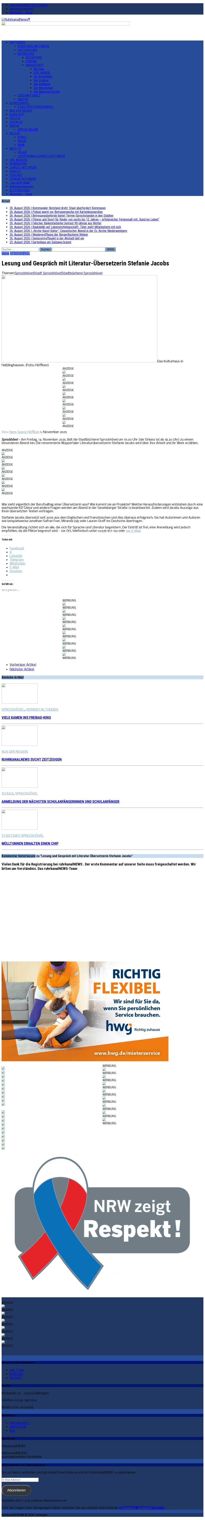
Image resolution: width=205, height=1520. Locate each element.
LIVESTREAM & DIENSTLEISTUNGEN (41, 156)
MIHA (21, 145)
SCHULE (8, 794)
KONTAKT (16, 1378)
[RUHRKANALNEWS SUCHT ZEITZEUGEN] (20, 745)
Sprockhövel (24, 273)
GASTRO (23, 99)
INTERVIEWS (34, 57)
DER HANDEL (42, 73)
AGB (12, 1431)
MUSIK (22, 141)
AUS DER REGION (21, 111)
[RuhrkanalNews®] (102, 20)
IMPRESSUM (18, 1427)
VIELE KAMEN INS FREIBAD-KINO (26, 717)
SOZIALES (16, 122)
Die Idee (39, 69)
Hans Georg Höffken (24, 432)
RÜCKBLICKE (26, 54)
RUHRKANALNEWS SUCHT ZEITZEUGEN (32, 759)
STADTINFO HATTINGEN (33, 46)
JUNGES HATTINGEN (23, 167)
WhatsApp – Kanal (21, 13)
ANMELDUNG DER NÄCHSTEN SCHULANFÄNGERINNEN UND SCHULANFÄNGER (60, 801)
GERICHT (15, 171)
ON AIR (22, 152)
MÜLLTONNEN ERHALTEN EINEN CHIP (30, 843)
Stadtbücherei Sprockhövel (82, 273)
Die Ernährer (41, 80)
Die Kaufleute (42, 84)
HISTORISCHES (27, 50)
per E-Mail (133, 531)
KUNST (22, 137)
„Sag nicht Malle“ (20, 183)
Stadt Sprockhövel (48, 273)
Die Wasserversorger (47, 92)
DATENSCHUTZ (20, 1423)
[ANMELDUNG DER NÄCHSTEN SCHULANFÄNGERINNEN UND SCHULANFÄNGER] (20, 787)
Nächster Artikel (22, 669)
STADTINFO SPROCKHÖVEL (35, 107)
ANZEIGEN (16, 1374)
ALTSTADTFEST (20, 190)
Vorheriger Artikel (23, 665)
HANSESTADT (35, 65)
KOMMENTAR (18, 164)
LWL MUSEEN (18, 160)
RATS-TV (15, 148)
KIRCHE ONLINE (28, 130)
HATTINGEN (17, 42)
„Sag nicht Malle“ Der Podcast (28, 5)
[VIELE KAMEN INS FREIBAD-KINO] (20, 703)
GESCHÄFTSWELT (29, 95)
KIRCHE (14, 126)
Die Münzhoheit (43, 88)
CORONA (31, 61)
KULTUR (15, 133)
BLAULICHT (17, 114)
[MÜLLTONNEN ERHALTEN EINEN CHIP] (20, 829)
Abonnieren (16, 1490)
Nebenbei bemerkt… (22, 9)
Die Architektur (43, 76)
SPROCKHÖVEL (19, 103)
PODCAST (16, 175)
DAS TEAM (17, 1370)
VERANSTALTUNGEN (23, 179)
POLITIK (15, 118)
